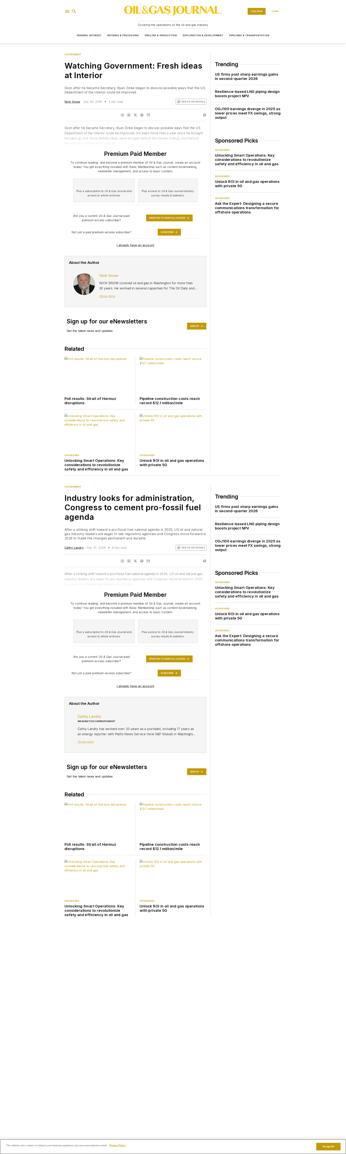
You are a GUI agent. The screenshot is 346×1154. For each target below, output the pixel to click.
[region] (173, 1146)
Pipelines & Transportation (249, 35)
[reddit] (142, 115)
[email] (148, 115)
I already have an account (135, 245)
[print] (204, 115)
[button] (67, 11)
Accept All (328, 1146)
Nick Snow (72, 101)
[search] (74, 11)
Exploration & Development (203, 35)
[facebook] (122, 115)
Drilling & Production (161, 35)
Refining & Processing (123, 35)
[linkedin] (129, 115)
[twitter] (135, 115)
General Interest (89, 35)
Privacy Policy (117, 1145)
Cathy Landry (74, 547)
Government (73, 54)
